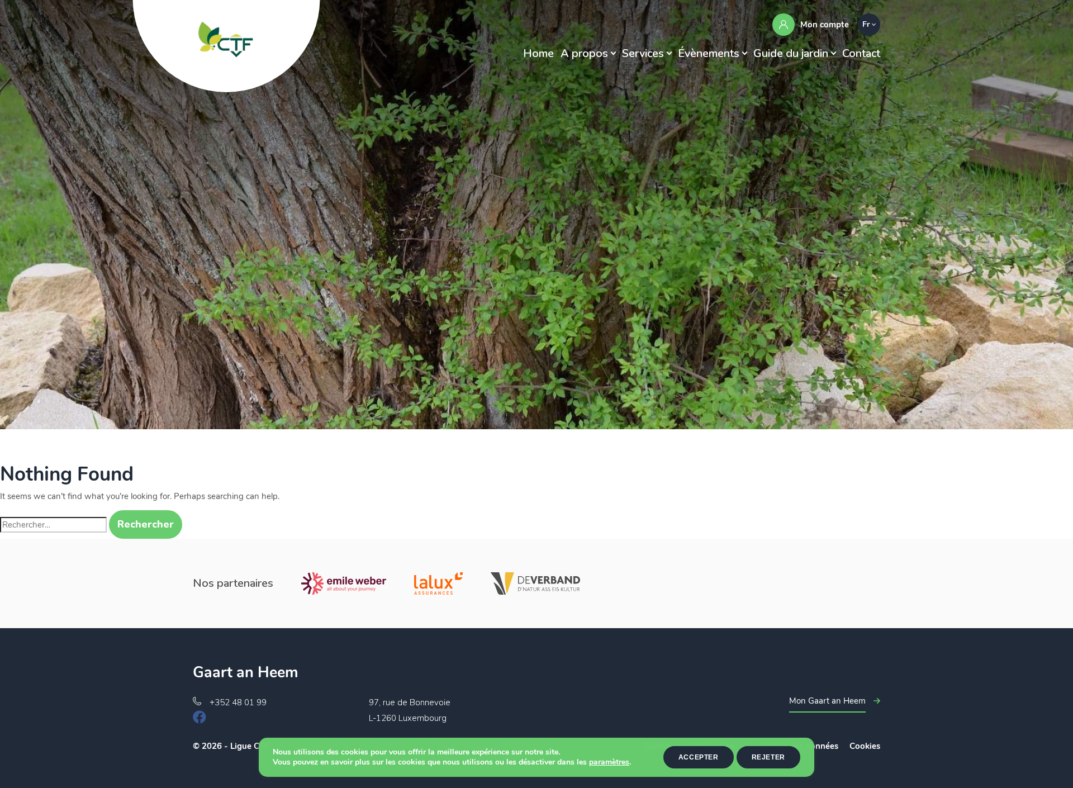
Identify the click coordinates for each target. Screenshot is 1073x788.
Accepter (698, 757)
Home (538, 53)
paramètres (609, 762)
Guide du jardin (790, 53)
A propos (584, 53)
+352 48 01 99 (238, 702)
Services (643, 53)
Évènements (708, 53)
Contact (861, 53)
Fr (866, 24)
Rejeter (768, 757)
